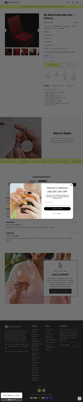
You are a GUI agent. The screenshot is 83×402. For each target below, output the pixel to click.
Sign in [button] (11, 399)
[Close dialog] (71, 185)
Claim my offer (57, 208)
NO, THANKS (57, 213)
